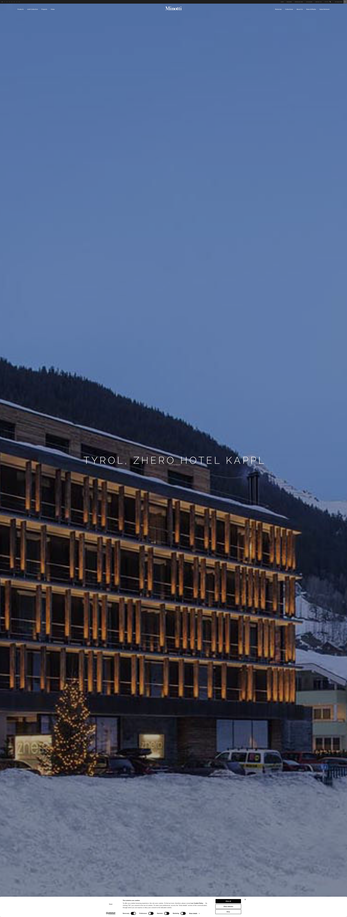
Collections (289, 9)
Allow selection (228, 906)
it (4, 1)
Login (282, 1)
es (11, 1)
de (7, 1)
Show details (193, 913)
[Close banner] (245, 899)
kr (19, 1)
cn (14, 1)
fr (9, 1)
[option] (173, 460)
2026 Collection (32, 9)
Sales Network (324, 9)
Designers (289, 1)
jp (16, 1)
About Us (300, 9)
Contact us (318, 1)
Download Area (299, 1)
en (2, 1)
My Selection (338, 1)
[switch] (151, 913)
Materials (278, 9)
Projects (44, 9)
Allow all (228, 901)
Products (21, 9)
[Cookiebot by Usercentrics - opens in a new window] (111, 913)
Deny (228, 911)
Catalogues (309, 1)
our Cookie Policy (197, 903)
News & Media (311, 9)
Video (53, 9)
